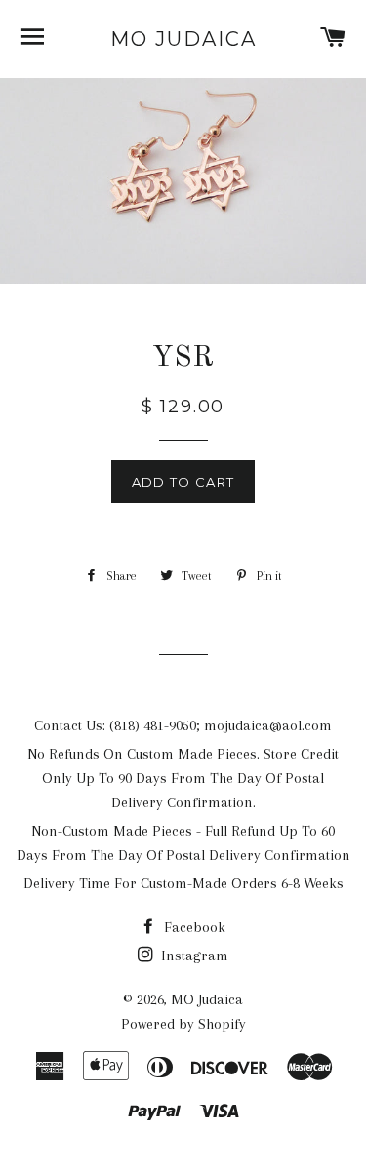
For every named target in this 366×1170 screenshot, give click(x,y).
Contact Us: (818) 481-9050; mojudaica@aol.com (183, 725)
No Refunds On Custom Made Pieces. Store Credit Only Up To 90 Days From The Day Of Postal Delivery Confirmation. (183, 778)
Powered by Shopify (183, 1024)
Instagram (192, 955)
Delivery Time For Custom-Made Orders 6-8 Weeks (183, 883)
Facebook (192, 927)
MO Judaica (183, 39)
